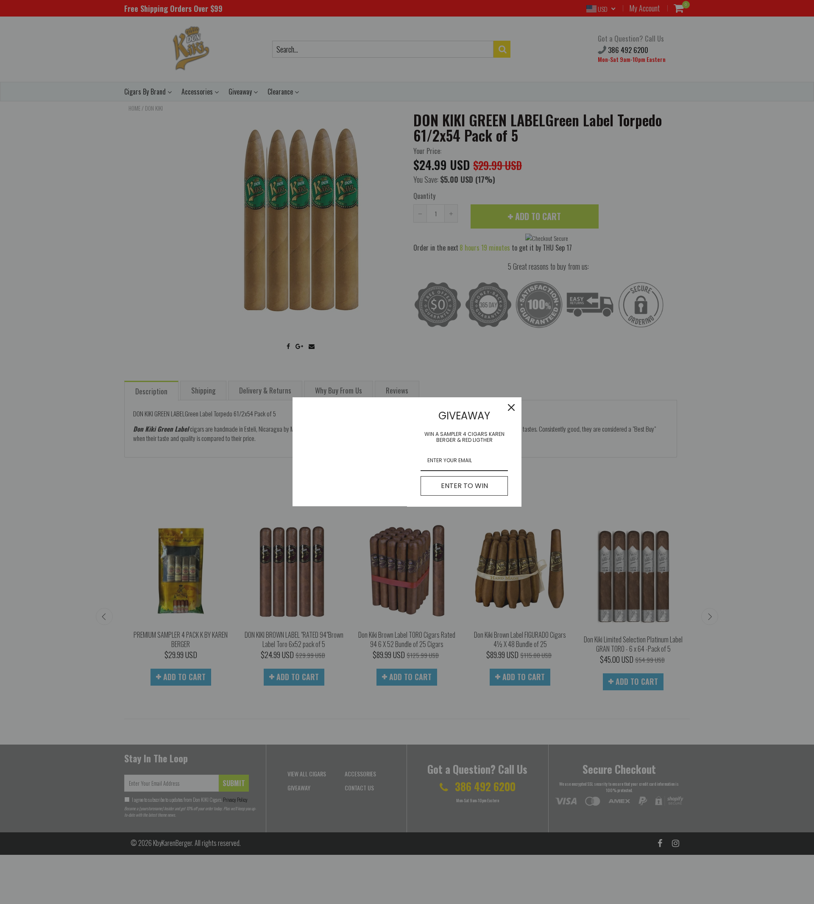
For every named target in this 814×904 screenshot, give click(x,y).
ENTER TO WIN (464, 486)
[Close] (511, 407)
